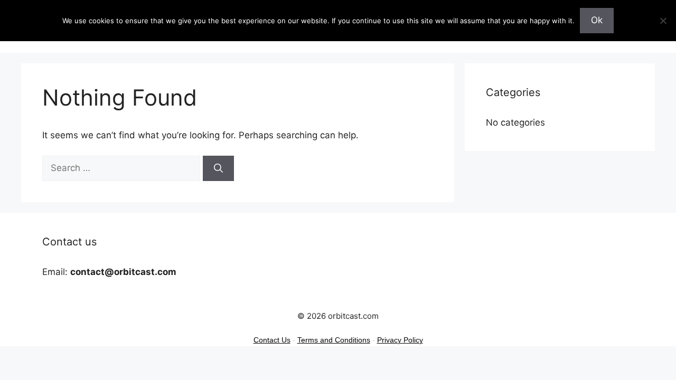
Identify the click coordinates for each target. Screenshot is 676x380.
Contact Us (271, 340)
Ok (597, 20)
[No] (663, 20)
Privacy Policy (400, 340)
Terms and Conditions (333, 340)
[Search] (218, 168)
